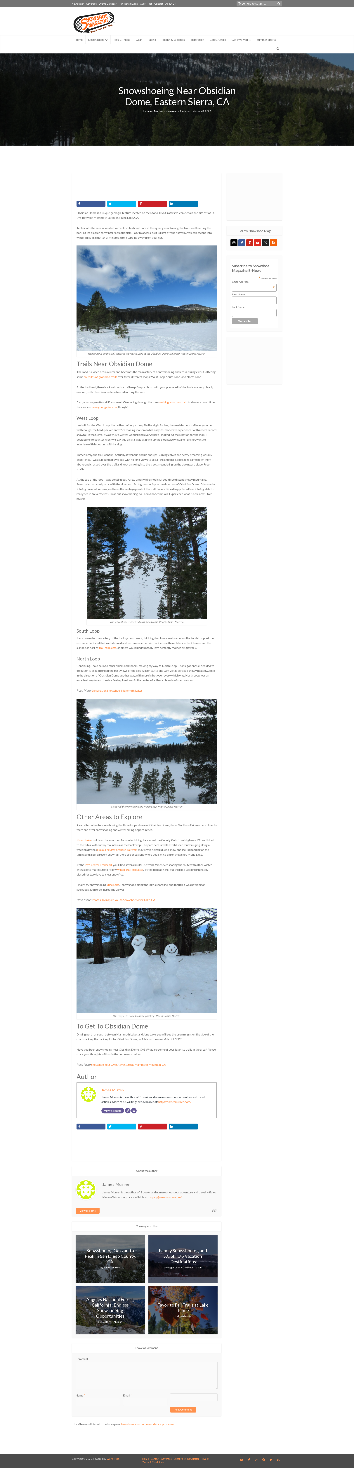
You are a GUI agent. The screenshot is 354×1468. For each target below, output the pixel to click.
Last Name (238, 307)
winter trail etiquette (130, 869)
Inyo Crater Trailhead (98, 864)
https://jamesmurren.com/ (174, 1101)
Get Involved (240, 39)
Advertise (91, 3)
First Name (238, 294)
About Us (170, 3)
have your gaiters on (104, 407)
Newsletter (78, 3)
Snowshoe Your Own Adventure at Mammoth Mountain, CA (128, 1064)
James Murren (154, 111)
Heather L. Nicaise (111, 1321)
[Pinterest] (249, 242)
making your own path (173, 402)
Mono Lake (84, 840)
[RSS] (273, 242)
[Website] (128, 1110)
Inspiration (197, 39)
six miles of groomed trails (100, 377)
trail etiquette (107, 647)
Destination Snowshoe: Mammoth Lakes (117, 690)
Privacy (205, 1458)
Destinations (96, 39)
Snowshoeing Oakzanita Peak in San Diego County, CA (110, 1256)
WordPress (113, 1458)
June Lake (113, 884)
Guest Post (146, 3)
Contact (158, 3)
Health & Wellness (173, 39)
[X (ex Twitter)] (265, 242)
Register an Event (128, 3)
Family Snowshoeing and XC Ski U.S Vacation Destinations (183, 1256)
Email (127, 1395)
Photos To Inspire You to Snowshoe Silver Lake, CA (123, 900)
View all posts (88, 1210)
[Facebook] (241, 242)
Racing (152, 39)
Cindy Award (218, 39)
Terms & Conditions (153, 1462)
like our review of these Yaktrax (117, 849)
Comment (82, 1359)
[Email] (134, 1110)
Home (79, 39)
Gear (139, 39)
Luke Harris (184, 1316)
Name (80, 1395)
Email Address (253, 281)
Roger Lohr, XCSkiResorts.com (184, 1267)
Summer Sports (266, 39)
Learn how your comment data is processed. (148, 1424)
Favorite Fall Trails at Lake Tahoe (183, 1307)
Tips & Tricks (121, 39)
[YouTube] (257, 242)
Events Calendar (108, 3)
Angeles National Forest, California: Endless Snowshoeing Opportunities (110, 1308)
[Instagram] (233, 242)
